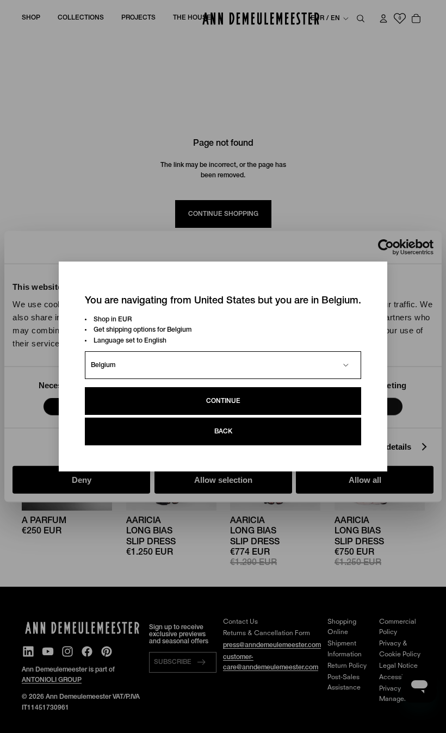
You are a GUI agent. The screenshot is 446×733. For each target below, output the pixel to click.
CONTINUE (223, 401)
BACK (223, 431)
